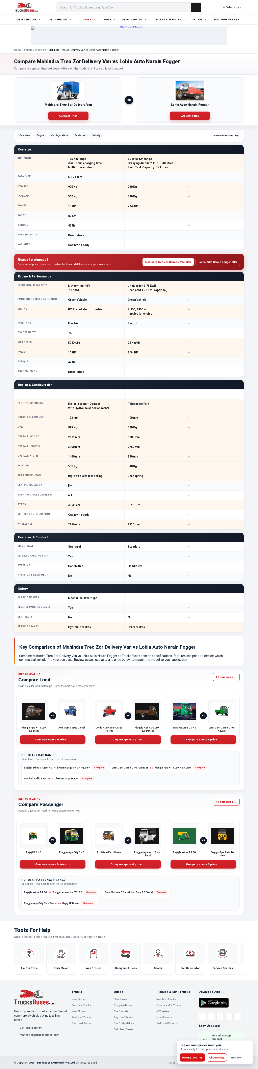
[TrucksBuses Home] (34, 997)
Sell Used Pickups (167, 1023)
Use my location (192, 1057)
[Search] (196, 7)
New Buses (120, 999)
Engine (40, 135)
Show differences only (226, 135)
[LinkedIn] (237, 1016)
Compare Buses (123, 1005)
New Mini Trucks (166, 999)
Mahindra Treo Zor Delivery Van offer (168, 262)
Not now (236, 1057)
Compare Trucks (81, 1005)
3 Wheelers (162, 1011)
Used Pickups (164, 1017)
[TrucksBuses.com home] (26, 7)
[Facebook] (211, 1016)
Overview (24, 135)
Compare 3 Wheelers (34, 49)
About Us (174, 1062)
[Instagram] (229, 1016)
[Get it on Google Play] (214, 1002)
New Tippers (79, 1011)
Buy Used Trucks (82, 1017)
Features (80, 135)
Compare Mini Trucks (168, 1005)
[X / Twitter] (202, 1016)
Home (17, 49)
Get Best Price (68, 115)
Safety (96, 135)
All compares (226, 676)
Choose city (216, 1057)
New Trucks (79, 999)
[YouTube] (220, 1016)
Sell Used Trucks (82, 1023)
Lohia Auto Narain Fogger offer (218, 262)
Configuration (59, 135)
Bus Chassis (121, 1011)
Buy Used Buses (123, 1017)
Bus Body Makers (124, 1023)
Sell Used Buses (123, 1029)
